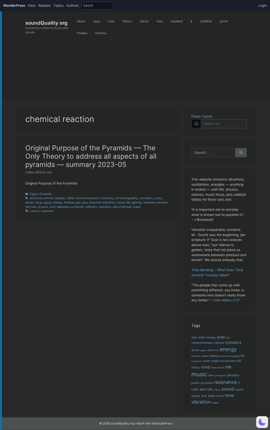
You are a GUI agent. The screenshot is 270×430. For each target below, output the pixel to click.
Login (262, 5)
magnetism (196, 361)
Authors (72, 5)
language (235, 356)
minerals (161, 202)
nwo (211, 375)
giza (85, 202)
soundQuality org (46, 23)
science (216, 389)
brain (221, 337)
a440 (201, 337)
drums (195, 350)
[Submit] (196, 123)
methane (149, 202)
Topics (58, 5)
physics (43, 206)
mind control (217, 367)
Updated (177, 21)
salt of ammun (122, 206)
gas (78, 202)
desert (29, 202)
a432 (194, 337)
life (128, 202)
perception (220, 375)
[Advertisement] (136, 72)
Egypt (34, 194)
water (137, 206)
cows (158, 198)
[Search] (241, 152)
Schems (100, 33)
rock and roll (201, 389)
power (195, 382)
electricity (213, 350)
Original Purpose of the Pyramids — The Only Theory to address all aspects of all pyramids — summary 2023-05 (90, 156)
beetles (60, 198)
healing (213, 355)
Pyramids (45, 194)
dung (38, 202)
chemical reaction (87, 198)
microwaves (227, 361)
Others (127, 21)
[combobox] (219, 123)
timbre (220, 395)
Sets (160, 21)
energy (57, 202)
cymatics (233, 342)
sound (227, 389)
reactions (105, 206)
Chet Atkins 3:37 (226, 300)
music (199, 374)
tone (229, 395)
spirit (204, 395)
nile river (30, 206)
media (215, 361)
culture (219, 343)
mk (228, 366)
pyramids (77, 206)
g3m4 (224, 21)
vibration (201, 402)
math (206, 361)
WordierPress (14, 5)
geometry (196, 356)
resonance (225, 382)
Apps (96, 21)
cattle (70, 198)
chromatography (126, 198)
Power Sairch (201, 116)
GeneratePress (162, 423)
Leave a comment (42, 211)
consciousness (202, 343)
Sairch (144, 21)
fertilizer (69, 202)
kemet (121, 202)
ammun (49, 198)
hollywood (224, 356)
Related (44, 5)
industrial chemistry (102, 202)
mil (238, 361)
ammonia (36, 198)
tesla (211, 396)
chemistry (106, 198)
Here (32, 5)
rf (239, 382)
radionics (91, 206)
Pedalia (82, 33)
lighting (137, 202)
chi (228, 337)
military (195, 367)
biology (211, 337)
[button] (262, 422)
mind (205, 367)
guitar (205, 356)
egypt (47, 202)
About (81, 21)
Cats (111, 21)
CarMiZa (206, 21)
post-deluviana (60, 206)
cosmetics (146, 198)
